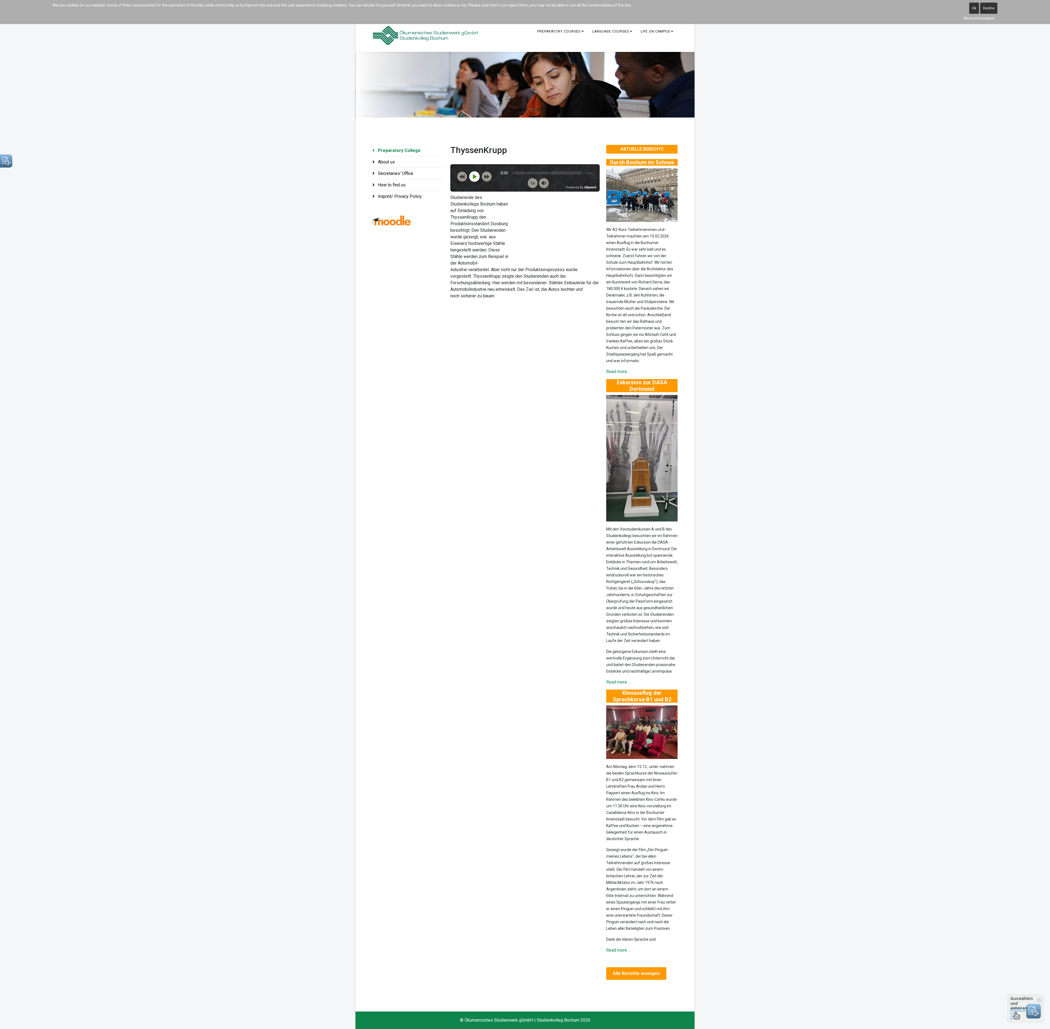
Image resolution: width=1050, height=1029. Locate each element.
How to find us (391, 184)
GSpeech (590, 187)
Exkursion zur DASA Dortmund (642, 385)
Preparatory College (399, 150)
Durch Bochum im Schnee (642, 162)
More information (979, 18)
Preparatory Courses (559, 31)
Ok (974, 8)
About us (386, 162)
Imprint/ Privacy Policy (399, 196)
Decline (988, 8)
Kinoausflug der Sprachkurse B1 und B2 (642, 696)
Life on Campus (655, 31)
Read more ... (618, 371)
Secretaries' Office (395, 173)
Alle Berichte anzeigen (636, 973)
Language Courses (610, 31)
